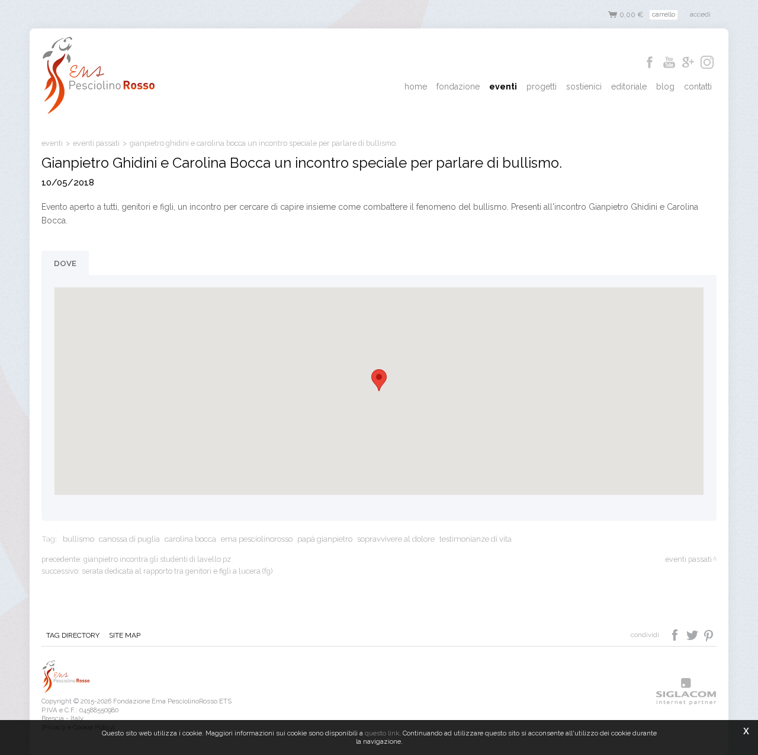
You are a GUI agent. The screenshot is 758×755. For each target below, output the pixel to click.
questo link (382, 733)
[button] (379, 380)
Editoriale (629, 86)
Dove (65, 263)
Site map (124, 635)
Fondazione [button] (458, 86)
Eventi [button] (503, 86)
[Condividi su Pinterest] (709, 634)
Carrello (663, 14)
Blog (665, 86)
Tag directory (72, 635)
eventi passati (96, 143)
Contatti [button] (698, 86)
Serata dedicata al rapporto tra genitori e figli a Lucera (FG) (177, 571)
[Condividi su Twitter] (693, 634)
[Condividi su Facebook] (676, 634)
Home (415, 86)
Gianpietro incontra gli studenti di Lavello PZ (157, 559)
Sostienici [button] (584, 86)
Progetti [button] (541, 86)
